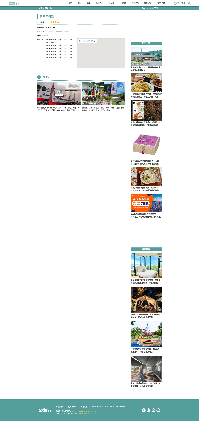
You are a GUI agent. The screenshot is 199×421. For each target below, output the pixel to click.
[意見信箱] (153, 410)
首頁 (40, 8)
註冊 (184, 3)
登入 (178, 3)
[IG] (148, 410)
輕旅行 (13, 3)
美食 (79, 3)
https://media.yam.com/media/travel (84, 411)
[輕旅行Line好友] (158, 410)
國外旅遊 (123, 3)
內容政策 (84, 407)
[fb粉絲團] (144, 410)
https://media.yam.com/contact (84, 413)
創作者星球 (161, 3)
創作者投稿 (60, 407)
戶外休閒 (111, 3)
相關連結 (45, 35)
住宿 (88, 3)
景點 (70, 3)
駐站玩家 (147, 3)
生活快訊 (135, 3)
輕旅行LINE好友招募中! (150, 8)
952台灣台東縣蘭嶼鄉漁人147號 (57, 31)
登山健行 (98, 3)
